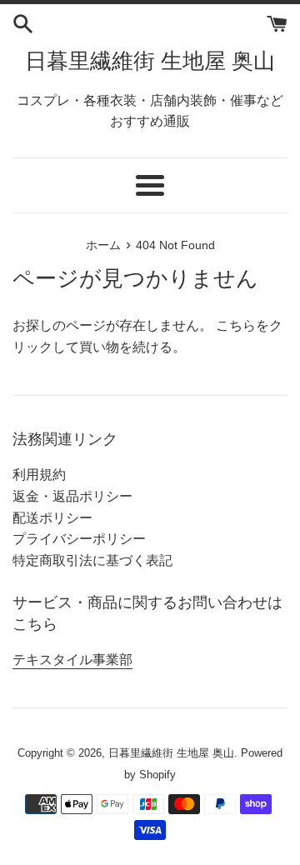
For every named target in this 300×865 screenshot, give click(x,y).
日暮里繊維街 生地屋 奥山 (150, 61)
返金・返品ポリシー (72, 496)
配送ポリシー (52, 518)
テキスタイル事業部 (72, 659)
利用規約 (39, 475)
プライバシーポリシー (79, 539)
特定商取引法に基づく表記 (92, 560)
